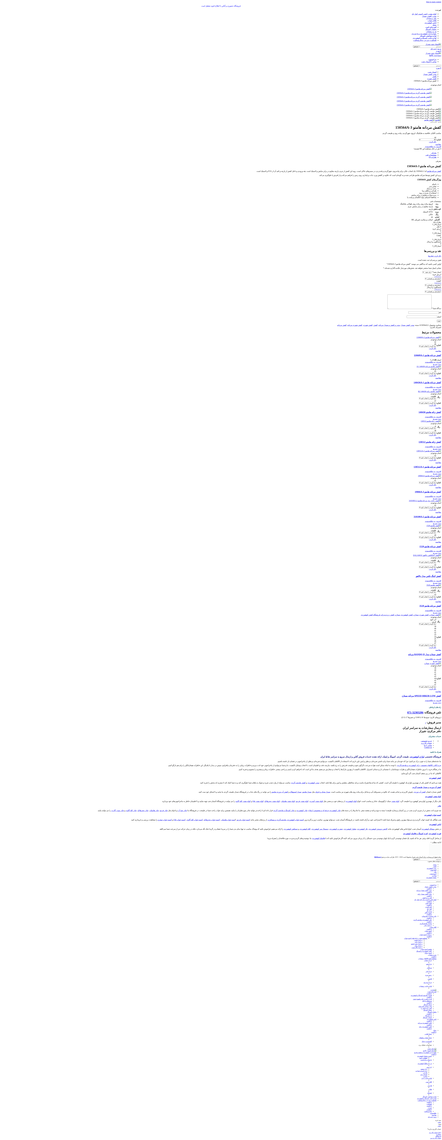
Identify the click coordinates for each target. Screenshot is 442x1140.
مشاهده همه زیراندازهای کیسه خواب (415, 928)
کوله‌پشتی (433, 860)
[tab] (433, 153)
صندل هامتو (306, 792)
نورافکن (429, 957)
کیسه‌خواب (433, 863)
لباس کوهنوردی (435, 824)
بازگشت (429, 878)
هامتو (439, 122)
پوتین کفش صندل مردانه (424, 880)
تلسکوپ (429, 1094)
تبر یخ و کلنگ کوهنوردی (425, 1053)
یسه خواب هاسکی (228, 820)
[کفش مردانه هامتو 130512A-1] (428, 451)
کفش (376, 325)
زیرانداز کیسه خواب (425, 924)
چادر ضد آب (182, 810)
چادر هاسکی (154, 810)
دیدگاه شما (436, 308)
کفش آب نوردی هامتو (280, 792)
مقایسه (434, 1105)
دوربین (430, 1097)
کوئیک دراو (424, 1064)
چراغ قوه (429, 954)
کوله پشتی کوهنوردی (433, 797)
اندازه (439, 140)
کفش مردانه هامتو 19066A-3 (428, 492)
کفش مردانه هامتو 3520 (430, 606)
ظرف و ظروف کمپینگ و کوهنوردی (421, 985)
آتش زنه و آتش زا (426, 998)
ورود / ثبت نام (432, 1106)
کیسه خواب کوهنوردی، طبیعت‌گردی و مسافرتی (285, 820)
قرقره (425, 1066)
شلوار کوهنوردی (350, 829)
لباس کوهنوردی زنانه (425, 1016)
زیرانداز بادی (419, 932)
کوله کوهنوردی (351, 801)
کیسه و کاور (428, 902)
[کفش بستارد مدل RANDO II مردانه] (401, 615)
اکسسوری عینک (427, 1031)
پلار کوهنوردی (362, 829)
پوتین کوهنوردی (313, 783)
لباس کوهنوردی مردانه (425, 1013)
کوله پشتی (395, 801)
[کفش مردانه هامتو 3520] (433, 585)
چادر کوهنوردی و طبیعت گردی (422, 909)
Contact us (428, 747)
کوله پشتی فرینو (302, 801)
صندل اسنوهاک (295, 792)
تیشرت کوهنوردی (336, 829)
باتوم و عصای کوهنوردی (424, 1046)
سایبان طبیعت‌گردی (426, 913)
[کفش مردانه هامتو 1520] (433, 526)
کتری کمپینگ (423, 834)
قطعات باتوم (423, 1048)
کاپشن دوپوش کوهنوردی (378, 829)
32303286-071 (415, 712)
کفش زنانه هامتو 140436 (430, 412)
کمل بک (429, 898)
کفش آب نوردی (435, 787)
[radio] (427, 137)
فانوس (430, 968)
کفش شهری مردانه (354, 325)
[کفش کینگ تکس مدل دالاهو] (427, 555)
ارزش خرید (436, 274)
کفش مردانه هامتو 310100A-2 (427, 516)
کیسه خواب (428, 920)
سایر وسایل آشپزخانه (425, 996)
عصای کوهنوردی (431, 867)
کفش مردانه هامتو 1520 (430, 546)
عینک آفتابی (428, 1024)
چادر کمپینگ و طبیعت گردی (283, 810)
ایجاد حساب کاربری (435, 1122)
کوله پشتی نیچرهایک (272, 801)
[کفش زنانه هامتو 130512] (431, 421)
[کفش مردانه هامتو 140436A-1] (429, 366)
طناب (430, 1079)
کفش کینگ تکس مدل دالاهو (428, 576)
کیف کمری (428, 897)
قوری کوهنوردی (435, 834)
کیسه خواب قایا (180, 820)
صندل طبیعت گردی (419, 787)
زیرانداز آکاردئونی (417, 937)
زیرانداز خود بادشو (417, 933)
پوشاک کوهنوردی (428, 829)
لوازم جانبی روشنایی (425, 976)
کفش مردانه (342, 325)
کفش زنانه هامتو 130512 (430, 442)
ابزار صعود (424, 1059)
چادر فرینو (164, 810)
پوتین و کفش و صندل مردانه (389, 325)
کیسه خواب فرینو (243, 820)
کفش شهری (368, 325)
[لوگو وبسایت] (433, 44)
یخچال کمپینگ (427, 1000)
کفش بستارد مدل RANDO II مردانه (424, 654)
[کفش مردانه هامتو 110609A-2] (428, 337)
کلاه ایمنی (429, 1071)
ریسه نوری (428, 965)
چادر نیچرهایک (143, 810)
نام (440, 312)
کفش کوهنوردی (435, 778)
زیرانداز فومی (418, 930)
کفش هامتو (434, 122)
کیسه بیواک (428, 943)
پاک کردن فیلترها (434, 256)
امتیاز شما (436, 272)
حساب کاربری (426, 743)
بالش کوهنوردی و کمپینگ (424, 941)
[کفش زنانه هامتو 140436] (429, 391)
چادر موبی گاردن (117, 810)
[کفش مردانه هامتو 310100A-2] (425, 501)
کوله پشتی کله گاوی (243, 801)
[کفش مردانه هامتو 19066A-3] (429, 476)
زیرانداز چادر (428, 915)
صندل (434, 854)
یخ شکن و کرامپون (426, 1049)
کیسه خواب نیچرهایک (212, 820)
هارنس (429, 1075)
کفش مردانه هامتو (434, 171)
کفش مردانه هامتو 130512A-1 (427, 467)
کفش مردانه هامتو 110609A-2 (427, 355)
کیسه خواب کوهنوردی (432, 815)
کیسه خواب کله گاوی (195, 820)
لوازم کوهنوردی (417, 757)
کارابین (425, 1062)
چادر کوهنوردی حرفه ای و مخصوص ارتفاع (325, 810)
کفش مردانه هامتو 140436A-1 (427, 382)
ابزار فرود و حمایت (421, 1060)
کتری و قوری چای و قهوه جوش (422, 989)
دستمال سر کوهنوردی (320, 829)
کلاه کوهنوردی (305, 829)
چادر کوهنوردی (302, 810)
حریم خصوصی (426, 741)
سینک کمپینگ (428, 994)
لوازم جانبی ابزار (426, 1068)
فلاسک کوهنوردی (409, 834)
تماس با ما (428, 745)
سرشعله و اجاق (427, 990)
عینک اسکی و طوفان (425, 1027)
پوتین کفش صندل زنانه (425, 884)
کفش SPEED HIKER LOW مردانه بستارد (421, 696)
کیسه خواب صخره (165, 820)
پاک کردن (432, 142)
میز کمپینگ (428, 1005)
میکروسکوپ (428, 1101)
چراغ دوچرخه (428, 972)
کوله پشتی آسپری (316, 801)
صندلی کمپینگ (427, 1007)
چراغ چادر (429, 961)
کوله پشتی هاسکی (288, 801)
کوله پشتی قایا (258, 801)
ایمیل (439, 317)
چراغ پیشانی (428, 950)
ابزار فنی (429, 1057)
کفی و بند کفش (427, 887)
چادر (439, 806)
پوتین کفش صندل (407, 325)
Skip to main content (433, 2)
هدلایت (434, 865)
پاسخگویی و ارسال (434, 287)
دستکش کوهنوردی (291, 829)
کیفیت (438, 281)
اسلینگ (429, 1082)
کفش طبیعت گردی (298, 783)
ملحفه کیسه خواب (426, 939)
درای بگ (429, 900)
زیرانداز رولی (418, 935)
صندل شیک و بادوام (322, 792)
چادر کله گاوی (131, 810)
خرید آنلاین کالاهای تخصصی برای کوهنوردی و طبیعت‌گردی (419, 765)
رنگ (438, 397)
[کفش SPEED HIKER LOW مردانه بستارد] (432, 663)
